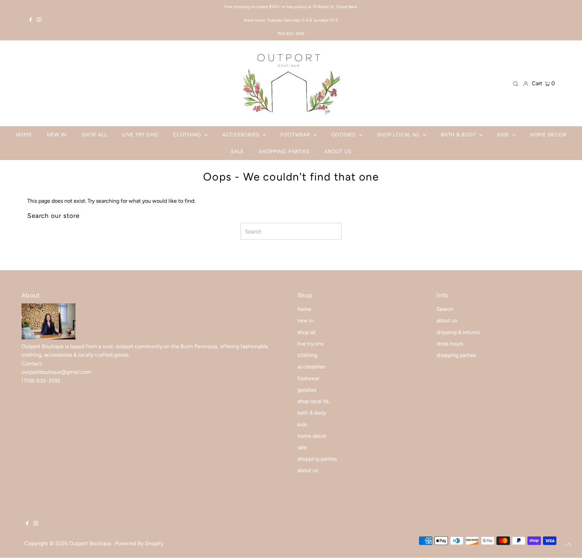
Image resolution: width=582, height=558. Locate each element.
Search (445, 309)
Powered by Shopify (139, 543)
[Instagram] (39, 20)
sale (302, 447)
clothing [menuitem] (188, 135)
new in (305, 320)
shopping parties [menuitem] (284, 152)
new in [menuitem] (57, 135)
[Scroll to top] (568, 544)
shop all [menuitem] (94, 135)
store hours (450, 343)
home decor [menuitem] (548, 135)
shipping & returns (458, 332)
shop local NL (313, 401)
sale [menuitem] (237, 152)
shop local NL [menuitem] (399, 135)
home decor (311, 436)
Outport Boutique (90, 543)
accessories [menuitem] (241, 135)
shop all (306, 332)
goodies (306, 390)
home (304, 309)
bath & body (311, 412)
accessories (311, 366)
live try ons (310, 343)
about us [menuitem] (337, 152)
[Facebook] (31, 20)
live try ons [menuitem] (140, 135)
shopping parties (317, 459)
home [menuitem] (24, 135)
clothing (307, 355)
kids (302, 424)
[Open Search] (515, 83)
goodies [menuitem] (344, 135)
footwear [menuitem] (296, 135)
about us (307, 470)
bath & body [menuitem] (459, 135)
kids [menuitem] (504, 135)
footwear (308, 378)
